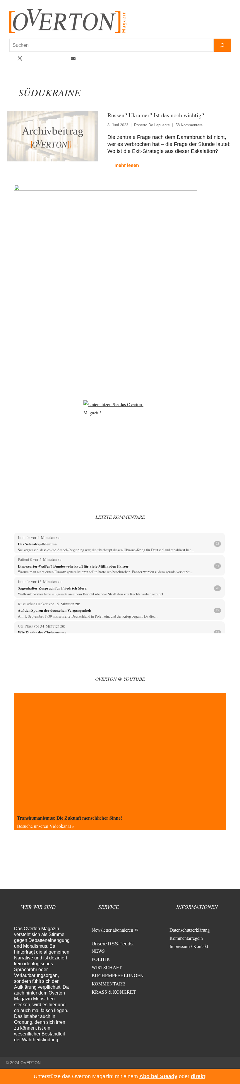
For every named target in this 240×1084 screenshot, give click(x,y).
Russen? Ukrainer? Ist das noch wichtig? (155, 115)
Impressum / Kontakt (188, 946)
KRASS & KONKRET (114, 992)
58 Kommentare (189, 125)
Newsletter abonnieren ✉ (115, 930)
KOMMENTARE (108, 983)
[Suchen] (222, 45)
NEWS (98, 951)
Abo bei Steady (158, 1076)
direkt (198, 1076)
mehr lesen (126, 165)
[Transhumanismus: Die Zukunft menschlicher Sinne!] (120, 752)
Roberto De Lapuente (152, 125)
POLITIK (101, 959)
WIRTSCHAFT (107, 967)
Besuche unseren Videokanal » (45, 826)
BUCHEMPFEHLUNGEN (118, 975)
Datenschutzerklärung (189, 930)
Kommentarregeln (186, 938)
